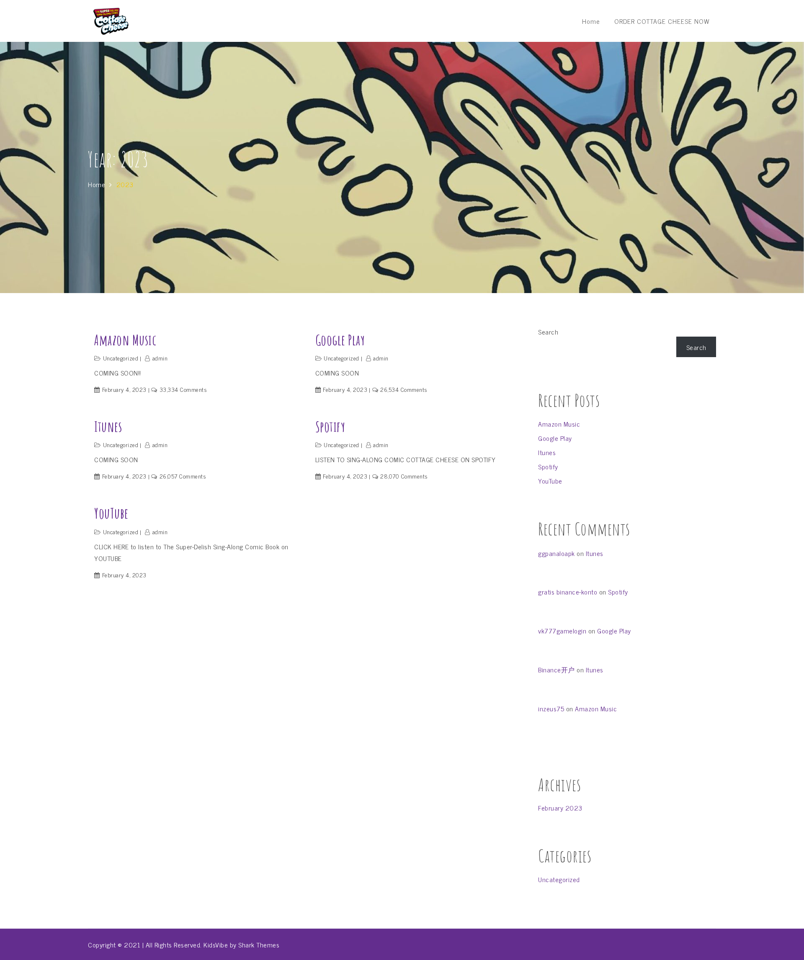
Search (548, 331)
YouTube (111, 513)
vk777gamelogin (562, 630)
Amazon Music (125, 340)
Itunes (108, 426)
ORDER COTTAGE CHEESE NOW (662, 20)
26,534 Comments (404, 389)
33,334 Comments (183, 389)
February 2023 (560, 807)
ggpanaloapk (556, 553)
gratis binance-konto (567, 591)
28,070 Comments (404, 476)
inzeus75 (551, 708)
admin (160, 358)
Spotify (330, 426)
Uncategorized (121, 358)
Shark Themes (258, 944)
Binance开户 (556, 669)
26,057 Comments (183, 476)
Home (591, 20)
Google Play (340, 340)
